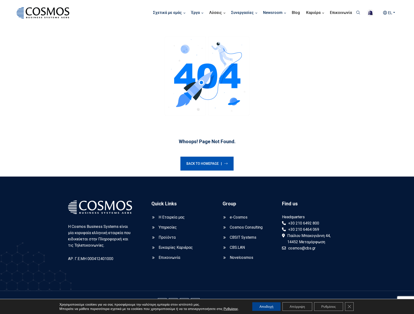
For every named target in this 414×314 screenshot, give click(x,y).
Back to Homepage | (204, 164)
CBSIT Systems (243, 237)
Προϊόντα (167, 237)
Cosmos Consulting (246, 227)
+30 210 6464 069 (303, 229)
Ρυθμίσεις (231, 309)
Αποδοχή (266, 306)
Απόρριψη (297, 306)
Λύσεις (215, 12)
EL (389, 13)
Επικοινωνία (341, 12)
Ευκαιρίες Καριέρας (176, 247)
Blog (296, 12)
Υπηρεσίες (168, 227)
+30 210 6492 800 (303, 223)
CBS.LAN (237, 247)
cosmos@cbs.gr (302, 248)
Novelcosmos (241, 257)
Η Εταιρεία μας (172, 217)
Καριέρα (313, 12)
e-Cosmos (238, 217)
